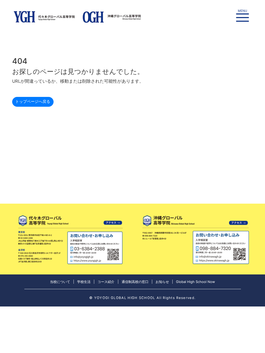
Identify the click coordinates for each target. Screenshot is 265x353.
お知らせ (162, 282)
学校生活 (84, 282)
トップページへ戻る (32, 101)
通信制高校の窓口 (135, 282)
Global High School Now (195, 282)
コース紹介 (106, 282)
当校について (60, 282)
